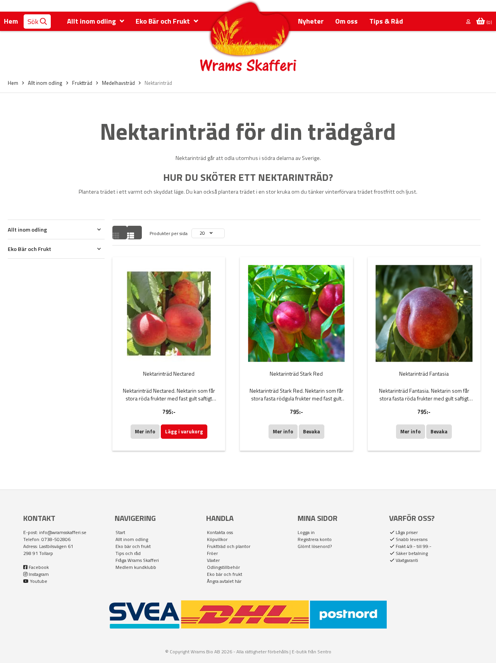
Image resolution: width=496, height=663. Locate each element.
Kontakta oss (220, 532)
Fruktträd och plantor (228, 546)
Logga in (306, 532)
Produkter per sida (169, 233)
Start (120, 532)
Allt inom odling (131, 539)
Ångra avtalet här (224, 581)
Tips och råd (128, 553)
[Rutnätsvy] (119, 232)
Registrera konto (315, 539)
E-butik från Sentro (311, 651)
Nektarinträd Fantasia (424, 373)
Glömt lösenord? (315, 546)
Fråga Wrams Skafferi (137, 560)
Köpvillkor (217, 539)
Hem (11, 21)
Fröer (212, 553)
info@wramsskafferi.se (62, 532)
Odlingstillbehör (223, 567)
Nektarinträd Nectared (169, 373)
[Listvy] (134, 232)
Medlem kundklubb (135, 567)
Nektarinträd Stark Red (296, 373)
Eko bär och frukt (133, 546)
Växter (213, 560)
